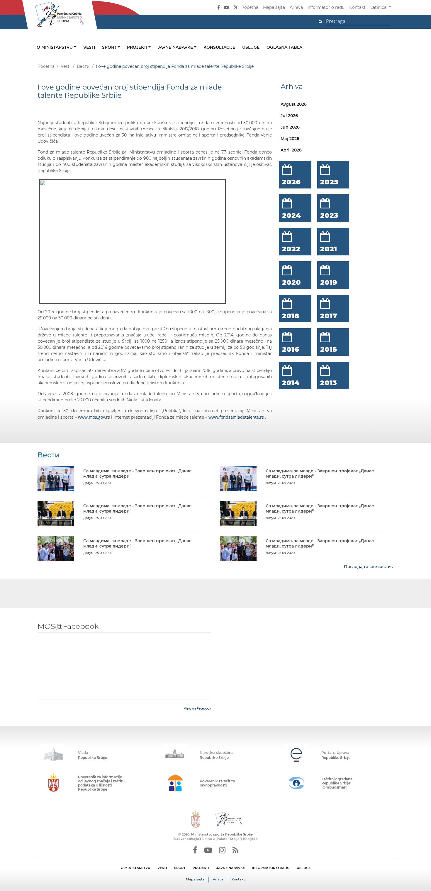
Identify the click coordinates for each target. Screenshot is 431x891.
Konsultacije (219, 47)
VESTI (162, 868)
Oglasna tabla (284, 47)
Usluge (250, 47)
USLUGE (303, 868)
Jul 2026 (289, 115)
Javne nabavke (176, 47)
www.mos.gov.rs (94, 417)
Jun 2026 (290, 127)
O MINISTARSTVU (135, 868)
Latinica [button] (379, 7)
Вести (83, 66)
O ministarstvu (55, 47)
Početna (249, 7)
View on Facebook (197, 708)
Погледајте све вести (368, 566)
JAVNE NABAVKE (230, 868)
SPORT (180, 868)
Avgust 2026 (294, 104)
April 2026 (291, 150)
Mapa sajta (274, 7)
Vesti (89, 47)
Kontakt (357, 7)
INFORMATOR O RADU (271, 868)
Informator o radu (326, 7)
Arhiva (296, 7)
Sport (110, 47)
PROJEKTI (201, 868)
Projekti (137, 47)
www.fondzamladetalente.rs (236, 417)
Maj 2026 (290, 138)
